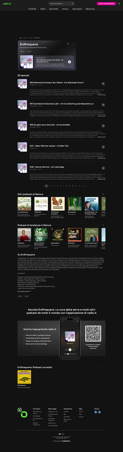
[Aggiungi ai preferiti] (68, 43)
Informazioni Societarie (51, 419)
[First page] (39, 186)
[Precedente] (98, 193)
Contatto (66, 411)
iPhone (81, 411)
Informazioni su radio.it (37, 412)
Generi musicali (77, 9)
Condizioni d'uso (52, 411)
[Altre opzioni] (73, 44)
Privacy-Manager (53, 425)
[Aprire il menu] (119, 4)
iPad (80, 414)
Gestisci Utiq (51, 423)
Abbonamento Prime (67, 420)
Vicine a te (65, 9)
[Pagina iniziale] (20, 38)
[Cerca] (73, 4)
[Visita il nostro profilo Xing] (99, 412)
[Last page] (83, 186)
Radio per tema (90, 9)
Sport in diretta (53, 9)
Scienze (29, 51)
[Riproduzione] (69, 61)
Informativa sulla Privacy (53, 415)
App (65, 414)
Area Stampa (36, 416)
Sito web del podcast (23, 291)
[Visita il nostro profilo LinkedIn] (95, 412)
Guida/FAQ (66, 417)
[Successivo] (103, 193)
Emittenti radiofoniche (36, 424)
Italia (62, 434)
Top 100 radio (32, 9)
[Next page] (79, 186)
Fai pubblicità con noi (38, 419)
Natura (22, 51)
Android (81, 417)
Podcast (43, 9)
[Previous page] (43, 186)
